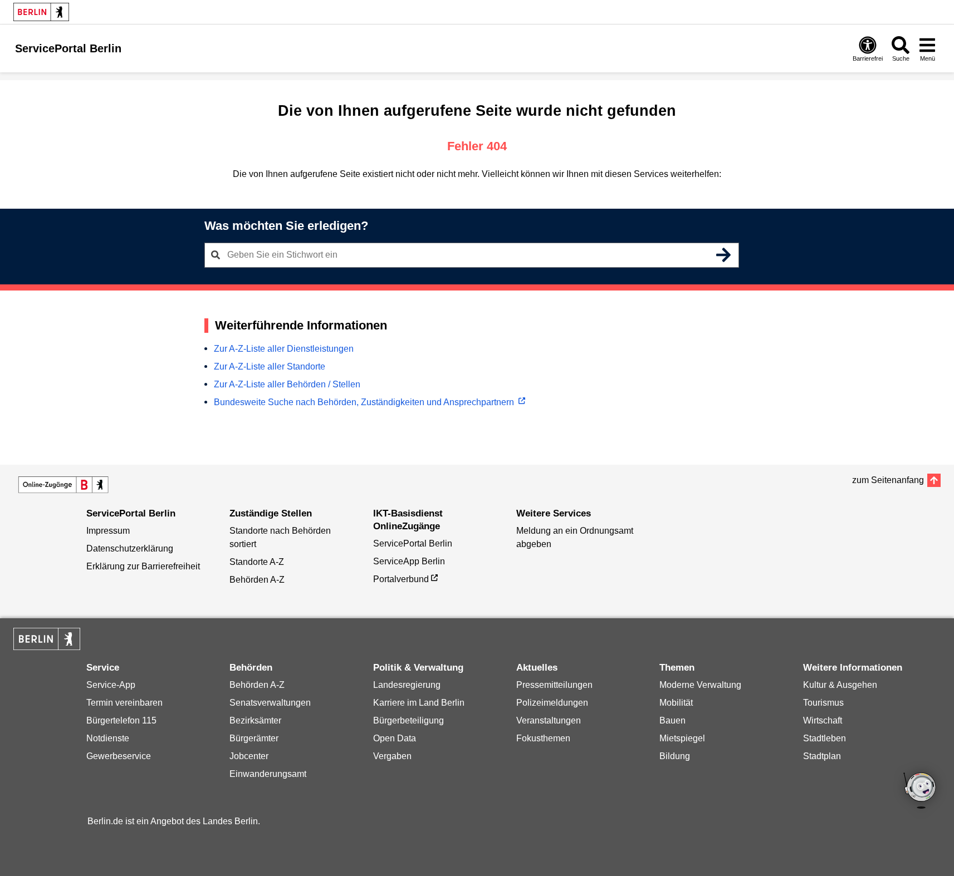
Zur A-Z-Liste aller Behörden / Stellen (287, 384)
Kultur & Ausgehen (840, 685)
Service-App (110, 685)
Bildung (674, 756)
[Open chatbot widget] (920, 791)
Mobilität (676, 702)
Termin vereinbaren (124, 702)
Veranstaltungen (548, 720)
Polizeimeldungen (552, 702)
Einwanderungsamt (267, 774)
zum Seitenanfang (888, 480)
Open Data (394, 738)
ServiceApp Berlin (409, 561)
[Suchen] (724, 255)
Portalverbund (401, 579)
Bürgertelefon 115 (121, 720)
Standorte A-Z (256, 562)
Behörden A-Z (257, 579)
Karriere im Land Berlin (418, 702)
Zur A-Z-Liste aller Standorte (269, 366)
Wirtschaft (822, 720)
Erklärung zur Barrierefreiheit (143, 566)
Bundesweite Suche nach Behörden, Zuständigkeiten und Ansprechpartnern (365, 402)
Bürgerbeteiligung (408, 720)
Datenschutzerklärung (129, 548)
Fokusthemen (543, 738)
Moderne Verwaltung (700, 685)
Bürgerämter (253, 738)
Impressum (108, 530)
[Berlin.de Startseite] (41, 12)
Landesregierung (407, 685)
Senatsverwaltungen (270, 702)
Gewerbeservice (118, 756)
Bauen (672, 720)
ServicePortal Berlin (412, 543)
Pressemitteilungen (554, 685)
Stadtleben (824, 738)
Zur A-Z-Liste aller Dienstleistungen (284, 348)
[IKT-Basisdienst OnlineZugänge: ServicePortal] (63, 485)
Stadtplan (822, 756)
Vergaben (392, 756)
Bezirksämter (255, 720)
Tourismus (823, 702)
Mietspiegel (682, 738)
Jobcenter (248, 756)
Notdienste (107, 738)
